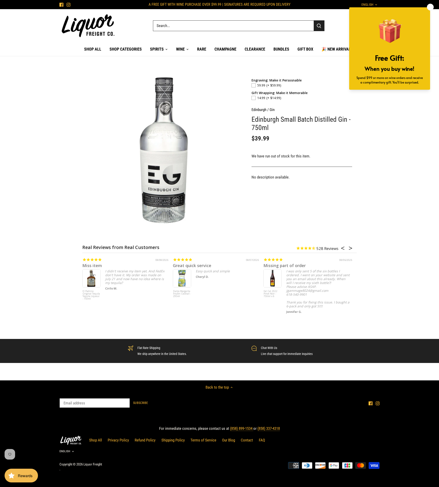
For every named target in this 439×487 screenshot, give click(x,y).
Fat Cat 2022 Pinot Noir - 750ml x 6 (270, 294)
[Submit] (319, 26)
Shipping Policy (173, 440)
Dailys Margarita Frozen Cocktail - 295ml (182, 294)
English (64, 451)
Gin (272, 109)
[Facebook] (61, 4)
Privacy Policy (118, 440)
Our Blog (228, 440)
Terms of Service (203, 440)
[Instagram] (68, 4)
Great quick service (192, 265)
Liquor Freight (92, 464)
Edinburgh (259, 109)
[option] (164, 150)
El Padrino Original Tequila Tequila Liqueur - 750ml (91, 295)
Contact (247, 440)
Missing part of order (284, 265)
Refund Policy (145, 440)
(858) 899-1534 (241, 428)
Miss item (92, 265)
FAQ (262, 440)
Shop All (95, 440)
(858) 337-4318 (268, 428)
